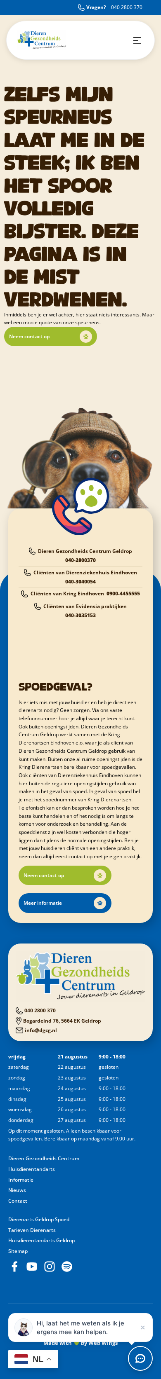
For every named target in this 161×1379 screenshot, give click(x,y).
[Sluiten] (143, 1327)
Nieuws (17, 1190)
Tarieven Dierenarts (32, 1230)
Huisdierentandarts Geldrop (41, 1240)
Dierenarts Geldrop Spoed (38, 1219)
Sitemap (18, 1251)
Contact (17, 1200)
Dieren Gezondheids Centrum (43, 1158)
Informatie (20, 1179)
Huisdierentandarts (31, 1169)
